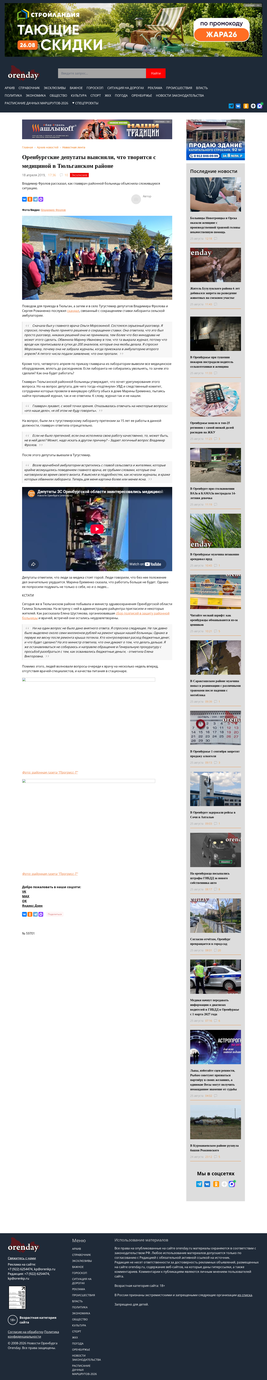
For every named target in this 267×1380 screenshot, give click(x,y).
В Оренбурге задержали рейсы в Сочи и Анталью (213, 814)
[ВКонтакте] (24, 199)
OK (24, 901)
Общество (58, 95)
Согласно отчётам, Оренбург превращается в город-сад (210, 941)
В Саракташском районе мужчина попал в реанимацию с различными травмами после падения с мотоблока (215, 688)
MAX (25, 896)
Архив (10, 88)
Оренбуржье (142, 95)
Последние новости (213, 171)
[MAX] (41, 199)
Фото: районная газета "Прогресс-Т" (50, 772)
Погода (121, 95)
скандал (73, 311)
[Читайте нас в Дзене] (253, 106)
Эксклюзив (79, 175)
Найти (156, 73)
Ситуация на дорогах (125, 88)
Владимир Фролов (53, 210)
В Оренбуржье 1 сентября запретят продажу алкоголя (215, 753)
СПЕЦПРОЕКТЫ (87, 103)
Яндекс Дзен (32, 906)
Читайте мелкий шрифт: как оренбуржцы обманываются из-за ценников (214, 620)
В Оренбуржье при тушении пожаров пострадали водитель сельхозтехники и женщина (211, 362)
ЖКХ (108, 95)
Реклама (155, 88)
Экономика (36, 95)
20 (219, 950)
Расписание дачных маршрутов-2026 (36, 103)
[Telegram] (35, 199)
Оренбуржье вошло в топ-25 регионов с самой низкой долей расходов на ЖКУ (212, 427)
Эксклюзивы (55, 88)
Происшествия (179, 88)
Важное (76, 88)
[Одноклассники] (30, 199)
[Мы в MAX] (259, 106)
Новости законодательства (180, 95)
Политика (13, 95)
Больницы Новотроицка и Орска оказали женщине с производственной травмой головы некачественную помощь (215, 225)
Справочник (29, 88)
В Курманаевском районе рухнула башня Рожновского (214, 1147)
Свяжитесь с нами (22, 1258)
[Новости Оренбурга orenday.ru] (23, 73)
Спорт (95, 95)
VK (24, 892)
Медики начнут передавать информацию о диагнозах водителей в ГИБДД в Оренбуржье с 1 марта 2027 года (214, 1007)
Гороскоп (95, 88)
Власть (202, 88)
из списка (244, 1295)
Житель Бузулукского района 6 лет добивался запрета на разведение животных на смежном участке (215, 293)
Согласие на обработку (25, 1332)
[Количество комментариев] (219, 239)
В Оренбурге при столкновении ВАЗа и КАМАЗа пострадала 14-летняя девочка (213, 493)
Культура (79, 95)
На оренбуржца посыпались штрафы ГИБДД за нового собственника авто (209, 878)
